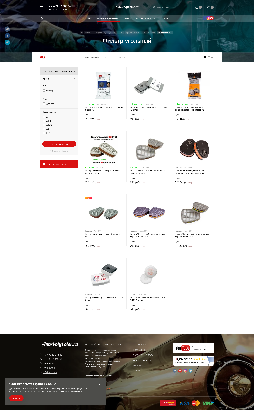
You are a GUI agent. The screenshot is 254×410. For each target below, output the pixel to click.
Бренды (137, 365)
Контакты (138, 370)
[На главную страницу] (127, 7)
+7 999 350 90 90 (52, 359)
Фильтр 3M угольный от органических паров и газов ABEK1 (192, 235)
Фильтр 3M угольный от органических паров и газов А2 (147, 172)
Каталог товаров (142, 360)
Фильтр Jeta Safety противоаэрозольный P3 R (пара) (148, 108)
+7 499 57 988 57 (60, 6)
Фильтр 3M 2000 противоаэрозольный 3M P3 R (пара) (147, 298)
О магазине (139, 350)
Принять (16, 398)
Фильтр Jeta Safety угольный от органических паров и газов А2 (189, 172)
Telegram (48, 363)
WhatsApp (49, 367)
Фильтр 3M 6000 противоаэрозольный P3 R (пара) (104, 298)
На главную (139, 344)
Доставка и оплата (143, 355)
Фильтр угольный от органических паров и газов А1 (104, 108)
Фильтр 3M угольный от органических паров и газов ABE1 (147, 235)
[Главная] (81, 32)
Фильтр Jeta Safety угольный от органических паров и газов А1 (189, 108)
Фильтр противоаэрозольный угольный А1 (103, 235)
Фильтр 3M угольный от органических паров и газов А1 (102, 172)
